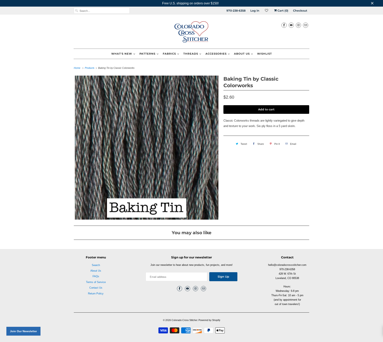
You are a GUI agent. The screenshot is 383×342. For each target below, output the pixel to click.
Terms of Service (96, 282)
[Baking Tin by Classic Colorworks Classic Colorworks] (146, 148)
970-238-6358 (236, 10)
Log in (254, 10)
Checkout (300, 10)
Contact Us (95, 287)
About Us (95, 270)
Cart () (282, 10)
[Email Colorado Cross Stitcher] (305, 25)
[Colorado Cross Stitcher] (191, 33)
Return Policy (96, 293)
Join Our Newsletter (23, 331)
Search (96, 265)
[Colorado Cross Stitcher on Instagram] (298, 25)
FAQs (96, 276)
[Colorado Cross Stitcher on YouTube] (291, 25)
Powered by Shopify (209, 320)
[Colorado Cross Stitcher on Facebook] (284, 25)
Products (90, 68)
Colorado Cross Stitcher (184, 320)
